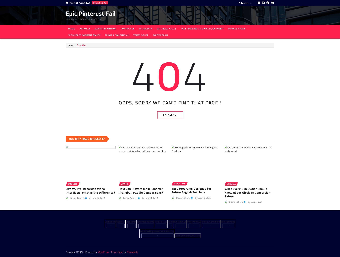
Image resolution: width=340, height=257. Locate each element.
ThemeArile (132, 252)
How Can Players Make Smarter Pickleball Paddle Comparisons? (141, 190)
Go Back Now (171, 115)
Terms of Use (140, 35)
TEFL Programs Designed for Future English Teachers (191, 190)
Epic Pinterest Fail (91, 13)
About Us (85, 28)
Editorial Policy (166, 28)
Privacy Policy (236, 28)
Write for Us (160, 35)
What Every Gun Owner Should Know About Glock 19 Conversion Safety (247, 192)
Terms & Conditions (117, 35)
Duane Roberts (77, 198)
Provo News (117, 252)
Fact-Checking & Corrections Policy (202, 28)
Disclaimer (145, 28)
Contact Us (127, 28)
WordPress (103, 252)
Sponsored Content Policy (84, 35)
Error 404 (81, 45)
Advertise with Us (105, 28)
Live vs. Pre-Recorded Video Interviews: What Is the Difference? (90, 190)
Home (71, 28)
